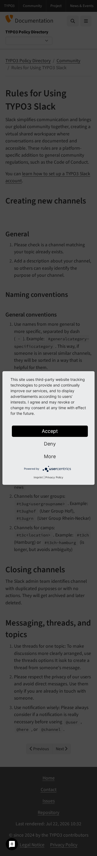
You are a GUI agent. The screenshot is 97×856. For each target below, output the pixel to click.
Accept (50, 431)
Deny (50, 444)
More (50, 456)
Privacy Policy (54, 477)
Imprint (38, 477)
